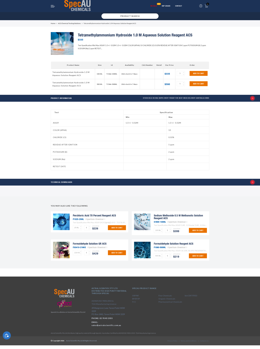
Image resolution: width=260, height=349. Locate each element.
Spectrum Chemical (95, 219)
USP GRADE (166, 6)
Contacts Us (204, 341)
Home (53, 23)
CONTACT (178, 6)
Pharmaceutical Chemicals (170, 302)
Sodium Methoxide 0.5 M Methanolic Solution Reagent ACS (178, 217)
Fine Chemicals (165, 295)
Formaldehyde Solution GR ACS (89, 243)
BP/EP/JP (136, 299)
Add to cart (198, 73)
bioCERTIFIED (191, 295)
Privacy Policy (172, 341)
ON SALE (153, 6)
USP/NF (135, 295)
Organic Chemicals (166, 299)
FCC (134, 302)
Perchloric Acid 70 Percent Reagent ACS (94, 215)
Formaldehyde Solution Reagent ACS (173, 243)
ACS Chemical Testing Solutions (69, 23)
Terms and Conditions (189, 341)
